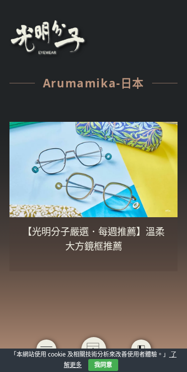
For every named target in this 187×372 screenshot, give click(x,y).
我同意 (103, 365)
